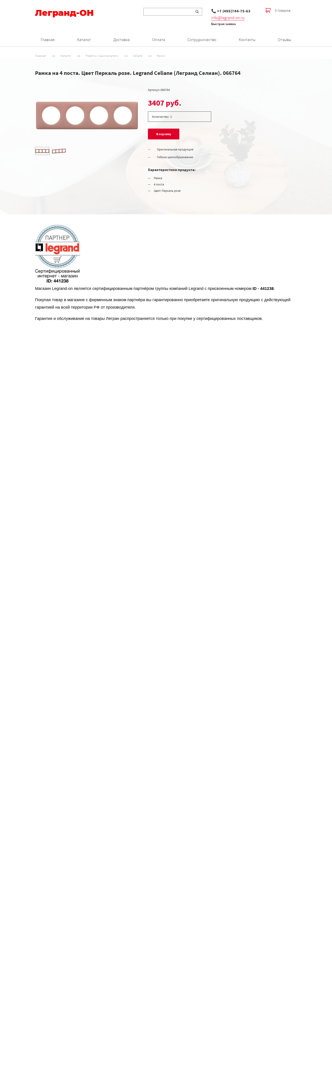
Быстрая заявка (223, 24)
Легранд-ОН (64, 13)
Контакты (247, 39)
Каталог (84, 39)
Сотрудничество (201, 39)
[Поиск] (197, 11)
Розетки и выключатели (102, 56)
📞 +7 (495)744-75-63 (230, 11)
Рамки (161, 56)
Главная (48, 39)
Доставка (121, 39)
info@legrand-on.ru (228, 17)
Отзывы (284, 39)
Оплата (158, 39)
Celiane (137, 56)
